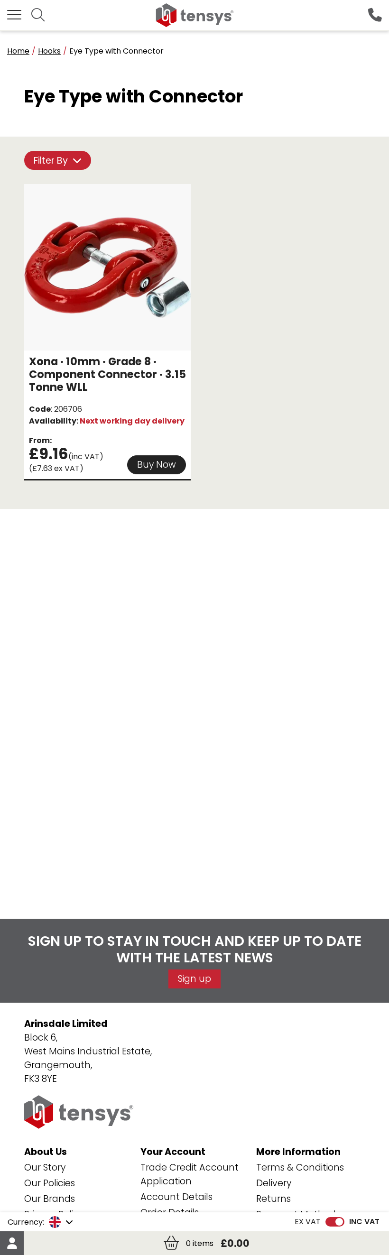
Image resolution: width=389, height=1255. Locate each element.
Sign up (194, 978)
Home (18, 51)
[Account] (12, 1243)
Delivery (273, 1183)
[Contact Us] (375, 15)
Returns (273, 1198)
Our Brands (49, 1198)
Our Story (44, 1167)
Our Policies (49, 1183)
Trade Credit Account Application (189, 1174)
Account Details (176, 1196)
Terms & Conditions (300, 1167)
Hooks (49, 51)
